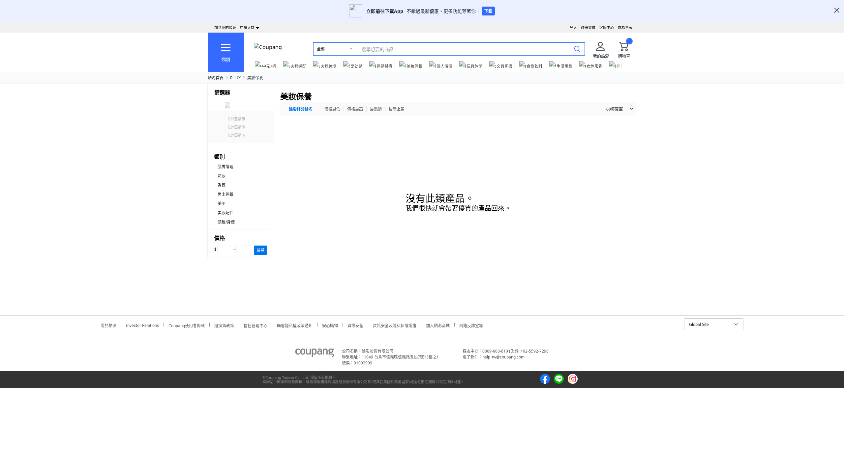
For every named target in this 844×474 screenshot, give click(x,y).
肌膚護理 (225, 167)
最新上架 (397, 109)
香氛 (222, 185)
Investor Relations (142, 325)
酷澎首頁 (216, 77)
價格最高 (355, 109)
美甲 (222, 203)
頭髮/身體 (226, 222)
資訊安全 (355, 325)
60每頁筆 (614, 109)
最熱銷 (376, 109)
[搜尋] (577, 48)
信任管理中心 (255, 325)
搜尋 (260, 250)
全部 (321, 49)
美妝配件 (225, 213)
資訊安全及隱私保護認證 (394, 325)
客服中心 (606, 27)
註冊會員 (588, 27)
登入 (573, 27)
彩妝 (222, 176)
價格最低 (332, 109)
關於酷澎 (108, 325)
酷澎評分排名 (301, 109)
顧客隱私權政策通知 (295, 325)
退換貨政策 (224, 325)
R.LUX (235, 77)
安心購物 (330, 325)
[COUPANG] (314, 353)
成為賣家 (625, 27)
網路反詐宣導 (471, 325)
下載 (488, 11)
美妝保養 (255, 77)
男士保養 (225, 194)
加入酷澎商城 (438, 325)
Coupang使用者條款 (186, 325)
